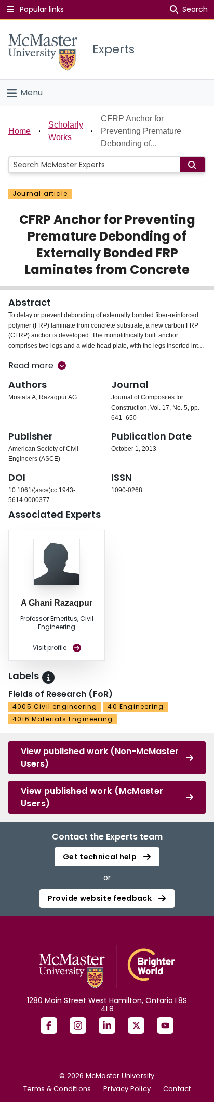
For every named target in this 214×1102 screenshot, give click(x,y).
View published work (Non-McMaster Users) (100, 757)
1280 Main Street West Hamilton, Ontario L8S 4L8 (107, 1004)
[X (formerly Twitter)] (136, 1025)
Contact (177, 1089)
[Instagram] (78, 1025)
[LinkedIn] (107, 1025)
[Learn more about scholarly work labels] (48, 677)
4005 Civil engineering (54, 706)
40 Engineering (136, 706)
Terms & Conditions (57, 1089)
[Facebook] (49, 1025)
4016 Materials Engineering (62, 719)
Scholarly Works (65, 131)
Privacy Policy (127, 1089)
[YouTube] (165, 1025)
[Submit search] (192, 164)
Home (19, 131)
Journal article (40, 193)
